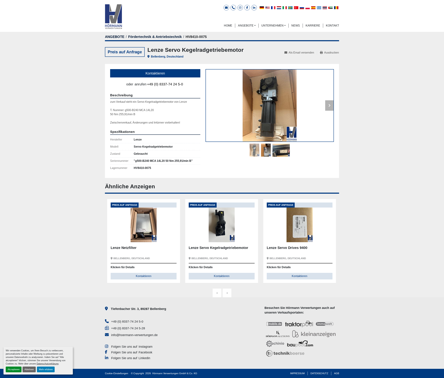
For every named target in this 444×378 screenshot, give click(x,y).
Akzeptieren (14, 369)
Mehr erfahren (46, 369)
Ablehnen (29, 369)
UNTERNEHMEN (272, 25)
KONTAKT (332, 25)
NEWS (295, 25)
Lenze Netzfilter (123, 248)
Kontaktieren (155, 73)
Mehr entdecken (125, 236)
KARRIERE (313, 25)
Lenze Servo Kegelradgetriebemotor (218, 248)
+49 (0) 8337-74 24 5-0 (165, 84)
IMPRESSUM (297, 373)
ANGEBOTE (246, 25)
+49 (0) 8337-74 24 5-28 (128, 328)
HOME (228, 25)
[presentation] (217, 293)
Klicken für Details (123, 267)
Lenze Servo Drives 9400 (287, 248)
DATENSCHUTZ (319, 373)
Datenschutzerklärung (47, 363)
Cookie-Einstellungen (116, 373)
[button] (247, 26)
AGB (336, 373)
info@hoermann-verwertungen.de (134, 335)
